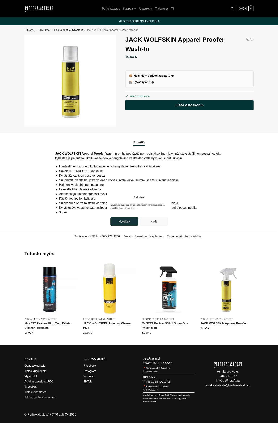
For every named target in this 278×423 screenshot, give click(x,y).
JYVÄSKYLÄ (151, 358)
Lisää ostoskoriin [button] (51, 340)
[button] (246, 8)
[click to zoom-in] (70, 81)
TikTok (88, 381)
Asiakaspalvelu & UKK (38, 381)
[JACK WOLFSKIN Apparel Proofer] (248, 39)
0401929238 (152, 390)
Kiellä (154, 221)
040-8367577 (228, 376)
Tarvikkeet (44, 29)
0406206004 (152, 371)
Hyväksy (124, 221)
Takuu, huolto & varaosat (39, 397)
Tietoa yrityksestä (35, 371)
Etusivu (29, 29)
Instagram (90, 371)
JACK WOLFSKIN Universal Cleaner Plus (107, 325)
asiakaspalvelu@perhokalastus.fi (227, 385)
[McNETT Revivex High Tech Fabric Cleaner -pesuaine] (50, 288)
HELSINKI (149, 377)
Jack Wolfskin (192, 236)
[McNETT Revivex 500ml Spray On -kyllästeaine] (168, 288)
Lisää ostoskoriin (189, 105)
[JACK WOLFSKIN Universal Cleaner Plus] (252, 39)
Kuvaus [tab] (139, 142)
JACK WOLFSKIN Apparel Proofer (223, 323)
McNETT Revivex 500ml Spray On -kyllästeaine (165, 325)
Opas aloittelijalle (34, 365)
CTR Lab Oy (60, 414)
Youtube (89, 376)
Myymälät (30, 376)
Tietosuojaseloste (35, 392)
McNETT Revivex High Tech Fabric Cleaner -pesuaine (47, 325)
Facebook (90, 365)
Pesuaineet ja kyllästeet (68, 29)
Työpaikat (30, 386)
